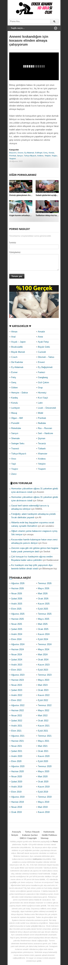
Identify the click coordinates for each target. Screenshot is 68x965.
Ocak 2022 (43, 720)
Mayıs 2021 (43, 741)
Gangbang (43, 377)
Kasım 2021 (44, 725)
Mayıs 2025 (43, 619)
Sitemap (44, 838)
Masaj (14, 413)
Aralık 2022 (16, 695)
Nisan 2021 (16, 746)
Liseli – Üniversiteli (47, 408)
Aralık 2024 (16, 634)
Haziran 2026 (17, 588)
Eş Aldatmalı (29, 153)
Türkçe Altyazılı (30, 156)
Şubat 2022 (16, 720)
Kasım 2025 (44, 603)
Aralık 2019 (16, 786)
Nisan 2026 (16, 593)
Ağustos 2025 (17, 614)
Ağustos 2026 (17, 583)
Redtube (42, 423)
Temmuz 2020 (44, 766)
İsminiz (12, 242)
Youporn (12, 159)
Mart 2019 (43, 807)
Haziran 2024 (17, 649)
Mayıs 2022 (43, 710)
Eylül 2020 (43, 761)
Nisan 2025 (16, 624)
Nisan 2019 (16, 807)
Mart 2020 (43, 776)
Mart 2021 (43, 746)
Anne (40, 336)
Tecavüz (42, 443)
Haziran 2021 (17, 741)
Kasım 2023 (44, 664)
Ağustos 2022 (17, 705)
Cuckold (42, 352)
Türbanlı (42, 448)
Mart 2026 (43, 593)
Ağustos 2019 (17, 797)
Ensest (20, 153)
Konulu (51, 153)
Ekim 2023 (16, 670)
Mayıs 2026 (43, 588)
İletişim (14, 835)
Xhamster (42, 453)
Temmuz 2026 (44, 583)
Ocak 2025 (43, 629)
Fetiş (13, 377)
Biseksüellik (17, 347)
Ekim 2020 (16, 761)
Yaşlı (13, 464)
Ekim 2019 (16, 792)
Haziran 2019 (17, 802)
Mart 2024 (43, 654)
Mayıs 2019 (43, 802)
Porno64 (15, 423)
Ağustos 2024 (17, 644)
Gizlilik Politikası (49, 835)
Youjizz (54, 156)
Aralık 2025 (16, 603)
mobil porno (37, 859)
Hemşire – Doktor (19, 392)
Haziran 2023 (17, 680)
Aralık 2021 (16, 725)
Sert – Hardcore (45, 433)
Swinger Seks (17, 443)
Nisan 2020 (16, 776)
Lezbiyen (15, 408)
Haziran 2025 (17, 619)
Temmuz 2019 (44, 797)
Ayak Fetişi (43, 342)
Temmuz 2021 (44, 736)
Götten (14, 387)
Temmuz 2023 (44, 675)
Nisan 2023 (16, 685)
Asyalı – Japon (18, 342)
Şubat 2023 (16, 690)
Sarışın (20, 156)
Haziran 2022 (17, 710)
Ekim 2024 (16, 639)
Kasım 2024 (44, 634)
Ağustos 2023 (17, 675)
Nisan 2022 (16, 715)
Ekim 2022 (16, 700)
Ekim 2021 (16, 731)
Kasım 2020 (44, 756)
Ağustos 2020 (17, 766)
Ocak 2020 (43, 781)
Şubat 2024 (16, 659)
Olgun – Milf (17, 418)
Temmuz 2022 (44, 705)
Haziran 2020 (17, 771)
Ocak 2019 (16, 812)
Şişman (41, 438)
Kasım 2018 (44, 812)
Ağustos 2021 (17, 736)
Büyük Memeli (18, 352)
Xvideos (40, 156)
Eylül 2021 (43, 731)
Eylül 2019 (43, 792)
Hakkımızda (48, 832)
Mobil (40, 413)
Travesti (15, 448)
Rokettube (16, 428)
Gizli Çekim (43, 382)
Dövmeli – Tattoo (46, 357)
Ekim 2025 (16, 609)
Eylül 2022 (43, 700)
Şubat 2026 (16, 598)
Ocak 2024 (43, 659)
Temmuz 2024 (44, 644)
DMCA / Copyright (28, 838)
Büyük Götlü (44, 347)
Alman (14, 331)
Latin (40, 403)
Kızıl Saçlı (43, 397)
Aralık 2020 (16, 756)
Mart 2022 (43, 715)
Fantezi (41, 372)
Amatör (41, 331)
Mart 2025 (43, 624)
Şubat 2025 (16, 629)
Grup (40, 387)
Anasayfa (16, 832)
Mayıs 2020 (43, 771)
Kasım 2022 (44, 695)
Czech (14, 357)
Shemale (15, 438)
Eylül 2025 (43, 609)
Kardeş (14, 397)
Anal (13, 336)
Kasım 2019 (44, 786)
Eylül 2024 (43, 639)
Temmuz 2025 (44, 614)
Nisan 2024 (16, 654)
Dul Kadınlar (17, 362)
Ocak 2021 (43, 751)
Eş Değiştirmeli (45, 367)
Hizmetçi (42, 392)
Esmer (14, 372)
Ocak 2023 (43, 690)
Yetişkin (48, 156)
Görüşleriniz (15, 252)
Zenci (14, 474)
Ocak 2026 (43, 598)
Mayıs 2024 (43, 649)
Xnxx (13, 458)
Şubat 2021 (16, 751)
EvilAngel (38, 153)
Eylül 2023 (43, 670)
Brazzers (13, 153)
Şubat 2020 (16, 781)
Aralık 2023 (16, 664)
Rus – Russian (45, 428)
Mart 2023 (43, 685)
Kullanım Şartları (30, 835)
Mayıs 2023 (43, 680)
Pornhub (12, 156)
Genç (45, 153)
